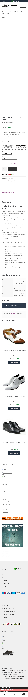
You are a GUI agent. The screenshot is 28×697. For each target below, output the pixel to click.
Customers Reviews (9, 614)
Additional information (8, 192)
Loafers (5, 507)
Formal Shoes (10, 11)
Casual (5, 499)
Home (4, 11)
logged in (12, 313)
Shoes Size (4, 151)
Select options (14, 362)
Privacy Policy (7, 577)
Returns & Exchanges (9, 611)
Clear (16, 163)
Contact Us (7, 583)
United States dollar (7, 689)
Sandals (5, 509)
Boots (4, 497)
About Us (6, 580)
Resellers (6, 617)
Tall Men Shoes (5, 556)
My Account (4, 694)
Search (14, 694)
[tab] (14, 188)
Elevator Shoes (5, 551)
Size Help (6, 605)
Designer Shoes (7, 502)
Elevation (4, 157)
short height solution (20, 181)
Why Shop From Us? (9, 608)
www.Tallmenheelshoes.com (9, 670)
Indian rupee (5, 691)
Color (3, 162)
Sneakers (5, 512)
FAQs (5, 586)
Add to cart (12, 169)
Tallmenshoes (5, 553)
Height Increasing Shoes (7, 555)
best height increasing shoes (11, 180)
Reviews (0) (4, 196)
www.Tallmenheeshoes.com (9, 657)
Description (5, 188)
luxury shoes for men (10, 181)
